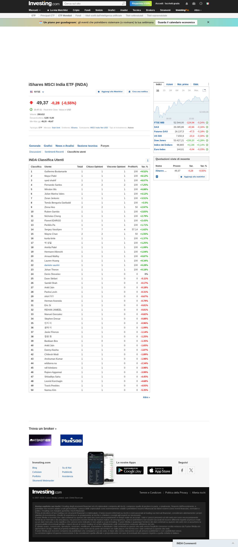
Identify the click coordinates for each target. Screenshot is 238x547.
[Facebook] (182, 470)
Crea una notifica (140, 92)
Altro (145, 397)
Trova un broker (41, 428)
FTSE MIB (159, 122)
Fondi (87, 10)
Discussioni (35, 152)
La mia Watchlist (59, 10)
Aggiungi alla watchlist (194, 177)
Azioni (169, 84)
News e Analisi (65, 145)
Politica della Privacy (176, 492)
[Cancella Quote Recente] (157, 175)
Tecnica (137, 10)
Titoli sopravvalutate (157, 15)
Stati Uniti (56, 128)
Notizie (99, 10)
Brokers (150, 10)
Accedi (159, 3)
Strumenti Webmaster (43, 480)
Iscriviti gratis (172, 3)
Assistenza (67, 476)
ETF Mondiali (65, 15)
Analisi (124, 10)
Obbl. (196, 84)
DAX (156, 127)
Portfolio (36, 476)
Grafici (111, 10)
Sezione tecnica (87, 145)
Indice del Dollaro (163, 145)
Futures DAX (161, 131)
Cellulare (37, 472)
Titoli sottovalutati (134, 15)
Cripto (76, 10)
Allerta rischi (198, 492)
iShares (74, 128)
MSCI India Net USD (99, 128)
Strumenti (165, 10)
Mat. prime (183, 84)
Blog (34, 468)
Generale (35, 145)
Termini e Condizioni (150, 492)
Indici (159, 84)
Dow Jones (160, 140)
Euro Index (159, 149)
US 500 (158, 136)
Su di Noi (66, 468)
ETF (34, 15)
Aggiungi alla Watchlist (112, 92)
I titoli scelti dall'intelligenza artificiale (103, 15)
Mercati (33, 10)
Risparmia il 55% (141, 3)
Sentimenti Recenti (54, 152)
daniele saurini (52, 265)
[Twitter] (191, 470)
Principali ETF (48, 15)
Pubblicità (67, 472)
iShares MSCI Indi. (165, 171)
